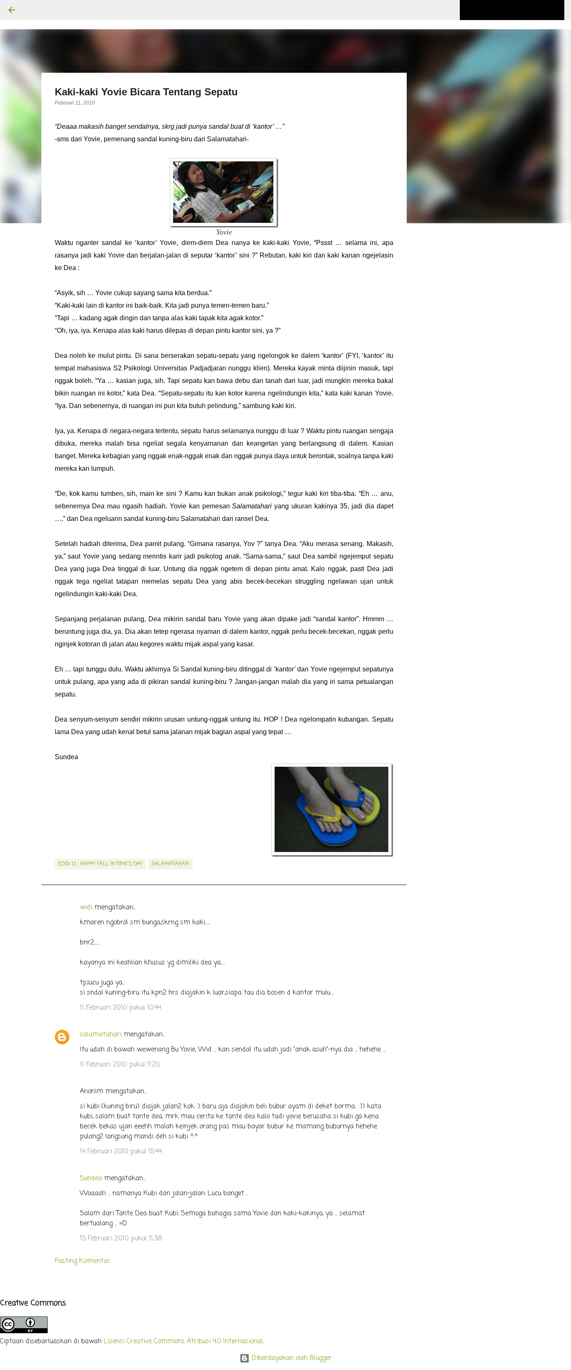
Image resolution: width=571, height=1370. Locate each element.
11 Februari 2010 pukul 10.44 (120, 1008)
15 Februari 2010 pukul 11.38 (121, 1239)
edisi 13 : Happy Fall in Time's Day (100, 864)
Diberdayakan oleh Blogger (291, 1358)
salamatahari (170, 864)
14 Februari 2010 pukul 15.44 (121, 1152)
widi (86, 908)
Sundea (91, 1179)
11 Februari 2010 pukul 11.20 (120, 1065)
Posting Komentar (82, 1261)
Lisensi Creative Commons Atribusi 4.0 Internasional (183, 1342)
